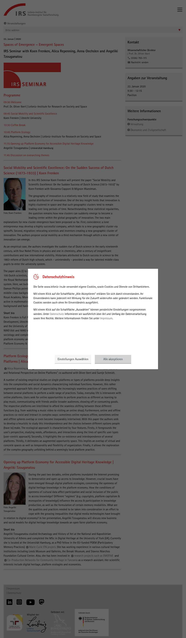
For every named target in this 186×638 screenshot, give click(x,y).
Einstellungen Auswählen (73, 359)
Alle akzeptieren (113, 359)
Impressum (106, 318)
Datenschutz (57, 314)
